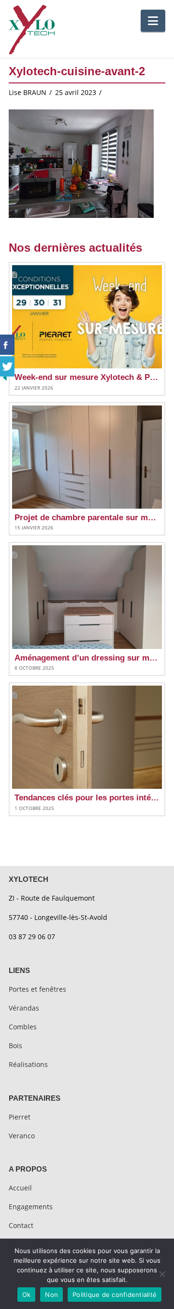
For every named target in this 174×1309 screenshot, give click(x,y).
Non (51, 1294)
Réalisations (28, 1064)
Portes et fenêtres (37, 989)
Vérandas (24, 1007)
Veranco (22, 1135)
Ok (26, 1294)
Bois (15, 1045)
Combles (23, 1026)
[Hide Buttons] (5, 376)
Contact (21, 1225)
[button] (153, 21)
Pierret (19, 1116)
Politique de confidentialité (114, 1294)
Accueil (20, 1187)
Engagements (31, 1206)
